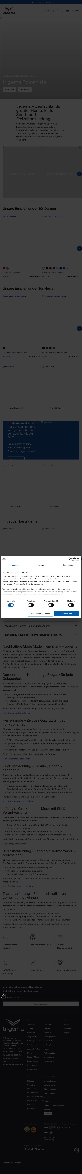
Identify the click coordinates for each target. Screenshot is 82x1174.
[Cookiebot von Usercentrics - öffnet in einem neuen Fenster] (70, 559)
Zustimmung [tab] (14, 565)
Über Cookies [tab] (68, 565)
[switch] (31, 605)
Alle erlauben (67, 614)
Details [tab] (41, 565)
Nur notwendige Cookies (40, 614)
